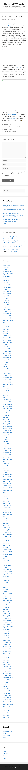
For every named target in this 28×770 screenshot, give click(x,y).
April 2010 (6, 611)
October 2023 (7, 318)
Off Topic (5, 738)
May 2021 (5, 366)
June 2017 (6, 463)
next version (18, 26)
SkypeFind (18, 67)
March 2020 (6, 397)
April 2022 (6, 346)
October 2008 (7, 651)
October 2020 (7, 382)
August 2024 (6, 296)
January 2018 (7, 450)
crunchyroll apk (7, 245)
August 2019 (6, 410)
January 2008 (7, 669)
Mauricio (12, 111)
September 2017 (7, 459)
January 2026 (7, 269)
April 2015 (6, 501)
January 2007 (7, 695)
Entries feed (6, 754)
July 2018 (5, 437)
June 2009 (6, 633)
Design (5, 733)
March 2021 (6, 371)
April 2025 (6, 282)
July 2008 (6, 655)
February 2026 (7, 267)
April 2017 (6, 468)
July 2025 (5, 278)
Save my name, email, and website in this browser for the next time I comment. (14, 173)
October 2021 (7, 355)
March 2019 (6, 421)
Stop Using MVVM (13, 249)
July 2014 (5, 519)
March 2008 (6, 664)
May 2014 (6, 523)
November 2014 (7, 510)
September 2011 (7, 574)
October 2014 (7, 512)
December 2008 (7, 647)
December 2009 (7, 620)
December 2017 (7, 452)
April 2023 (6, 331)
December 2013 (7, 534)
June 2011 (6, 580)
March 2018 (6, 446)
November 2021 (7, 353)
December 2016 (7, 474)
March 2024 (6, 307)
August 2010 (6, 602)
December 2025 (7, 271)
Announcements (7, 731)
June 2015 (6, 496)
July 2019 (5, 413)
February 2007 (7, 693)
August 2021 (6, 360)
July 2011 (5, 578)
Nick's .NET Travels (14, 4)
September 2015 (7, 490)
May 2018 (5, 441)
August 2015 (6, 492)
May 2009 (6, 635)
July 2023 (6, 324)
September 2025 (8, 274)
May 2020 (6, 393)
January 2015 (7, 507)
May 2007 (6, 686)
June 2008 (6, 658)
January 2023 (7, 335)
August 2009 (6, 629)
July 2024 (6, 298)
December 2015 (7, 488)
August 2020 (6, 386)
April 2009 (6, 638)
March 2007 (6, 691)
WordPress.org (7, 758)
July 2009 (6, 631)
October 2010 (7, 598)
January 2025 (7, 289)
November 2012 (7, 554)
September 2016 (7, 479)
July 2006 (6, 708)
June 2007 (6, 684)
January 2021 (7, 375)
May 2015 (5, 499)
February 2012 (7, 565)
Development (7, 124)
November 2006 (7, 699)
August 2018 (6, 435)
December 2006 (7, 697)
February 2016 (7, 483)
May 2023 (6, 329)
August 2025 (6, 276)
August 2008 (6, 653)
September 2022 (8, 342)
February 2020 (7, 399)
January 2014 (7, 532)
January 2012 (7, 567)
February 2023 (7, 333)
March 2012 (6, 563)
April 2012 (6, 560)
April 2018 (6, 444)
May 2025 (6, 280)
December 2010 (7, 594)
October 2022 (7, 340)
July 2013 (5, 538)
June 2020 (6, 391)
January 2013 (7, 549)
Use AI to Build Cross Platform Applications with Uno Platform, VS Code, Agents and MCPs (13, 215)
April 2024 (6, 304)
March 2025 (6, 285)
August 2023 (6, 322)
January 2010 (7, 618)
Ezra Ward (6, 241)
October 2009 (7, 624)
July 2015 (5, 494)
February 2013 (7, 547)
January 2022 (7, 351)
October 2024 (7, 294)
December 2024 (7, 291)
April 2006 (6, 715)
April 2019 (6, 419)
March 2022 (6, 349)
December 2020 (7, 377)
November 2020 (7, 380)
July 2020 (6, 388)
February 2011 (7, 589)
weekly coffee (12, 114)
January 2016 (7, 485)
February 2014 (7, 530)
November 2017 (7, 455)
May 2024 (6, 302)
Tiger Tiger (12, 118)
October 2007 (7, 675)
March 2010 (6, 613)
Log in (4, 751)
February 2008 (7, 666)
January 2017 (7, 472)
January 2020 (7, 402)
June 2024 (6, 300)
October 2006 (7, 702)
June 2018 (6, 439)
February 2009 (7, 642)
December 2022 (7, 338)
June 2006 (6, 710)
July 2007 (6, 682)
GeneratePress (14, 767)
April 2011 (5, 585)
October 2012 (7, 556)
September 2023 (8, 320)
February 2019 (7, 424)
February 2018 (7, 448)
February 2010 (7, 616)
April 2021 (6, 369)
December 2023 (7, 313)
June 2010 (6, 607)
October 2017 (7, 457)
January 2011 (6, 591)
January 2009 (7, 644)
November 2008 (7, 649)
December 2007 (7, 671)
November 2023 (7, 316)
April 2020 (6, 395)
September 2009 (8, 627)
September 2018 (7, 432)
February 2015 (7, 505)
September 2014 (7, 514)
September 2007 (8, 677)
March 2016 (6, 481)
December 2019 (7, 404)
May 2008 (6, 660)
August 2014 (6, 516)
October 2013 (7, 536)
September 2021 (7, 357)
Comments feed (7, 756)
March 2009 (6, 640)
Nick (4, 237)
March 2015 (6, 503)
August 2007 (6, 680)
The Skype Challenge (10, 131)
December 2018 (7, 426)
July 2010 (5, 605)
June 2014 (6, 521)
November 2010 (7, 596)
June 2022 (6, 344)
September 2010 (7, 600)
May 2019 (6, 417)
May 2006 (6, 713)
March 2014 (6, 527)
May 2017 (5, 466)
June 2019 (6, 415)
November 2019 (7, 406)
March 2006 (6, 717)
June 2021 (6, 364)
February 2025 (7, 287)
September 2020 (8, 384)
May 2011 (5, 583)
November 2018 (7, 428)
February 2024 (7, 309)
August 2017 (6, 461)
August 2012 (6, 558)
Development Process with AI (11, 219)
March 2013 (6, 545)
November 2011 (7, 572)
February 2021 (7, 373)
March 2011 (6, 587)
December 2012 (7, 552)
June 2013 (6, 541)
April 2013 (6, 543)
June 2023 (6, 327)
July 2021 (5, 362)
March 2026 (6, 265)
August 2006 (6, 706)
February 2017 (7, 470)
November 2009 (7, 622)
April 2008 (6, 662)
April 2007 (6, 688)
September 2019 (7, 408)
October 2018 (7, 430)
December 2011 (7, 569)
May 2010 (6, 609)
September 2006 (8, 704)
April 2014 (6, 525)
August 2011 (6, 576)
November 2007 (7, 673)
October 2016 (7, 477)
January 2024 (7, 311)
